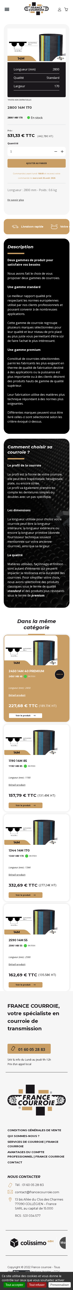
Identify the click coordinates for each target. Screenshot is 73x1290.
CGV (57, 1271)
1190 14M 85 (18, 761)
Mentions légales (40, 1271)
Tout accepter (14, 1284)
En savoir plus (15, 200)
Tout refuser (37, 1284)
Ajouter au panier (36, 163)
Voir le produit (23, 715)
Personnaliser (59, 1284)
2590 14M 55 (18, 940)
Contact (14, 1162)
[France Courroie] (36, 9)
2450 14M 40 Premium (26, 671)
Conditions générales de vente (34, 1130)
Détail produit (17, 695)
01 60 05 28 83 (31, 1049)
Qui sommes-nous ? (23, 1136)
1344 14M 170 (19, 850)
